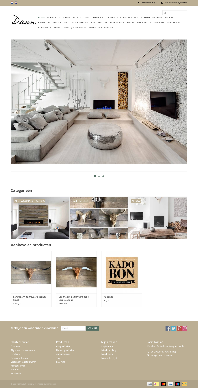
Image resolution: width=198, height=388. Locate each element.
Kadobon (109, 296)
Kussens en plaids (128, 17)
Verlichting (60, 22)
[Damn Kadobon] (121, 272)
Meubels (98, 17)
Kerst (57, 27)
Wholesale (16, 373)
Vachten (157, 17)
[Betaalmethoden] (149, 384)
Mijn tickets (107, 353)
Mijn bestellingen (109, 350)
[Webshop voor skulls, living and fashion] (24, 20)
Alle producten (63, 346)
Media (92, 27)
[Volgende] (181, 106)
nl (12, 3)
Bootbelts (44, 27)
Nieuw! (66, 17)
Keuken (169, 17)
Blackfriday (105, 27)
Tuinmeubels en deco (82, 22)
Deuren (110, 17)
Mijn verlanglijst (109, 358)
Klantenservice (18, 365)
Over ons (15, 346)
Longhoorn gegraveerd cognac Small (29, 298)
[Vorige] (17, 106)
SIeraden (142, 22)
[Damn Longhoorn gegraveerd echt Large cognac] (76, 272)
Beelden (102, 22)
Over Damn (53, 17)
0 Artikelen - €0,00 (149, 2)
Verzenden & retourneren (23, 361)
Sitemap (15, 369)
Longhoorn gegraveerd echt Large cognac (74, 298)
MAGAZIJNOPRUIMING (74, 27)
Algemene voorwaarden (23, 350)
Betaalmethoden (19, 358)
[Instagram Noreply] (184, 328)
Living (87, 17)
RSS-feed (60, 361)
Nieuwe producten (65, 350)
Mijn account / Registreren (175, 2)
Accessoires (157, 22)
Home (41, 17)
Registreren (107, 346)
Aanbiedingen (63, 353)
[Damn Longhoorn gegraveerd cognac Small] (31, 272)
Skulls (77, 17)
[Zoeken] (165, 13)
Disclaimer (16, 353)
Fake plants (117, 22)
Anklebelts (174, 22)
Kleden (145, 17)
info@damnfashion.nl (161, 355)
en (16, 3)
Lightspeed (51, 384)
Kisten (130, 22)
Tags (58, 358)
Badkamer (44, 22)
